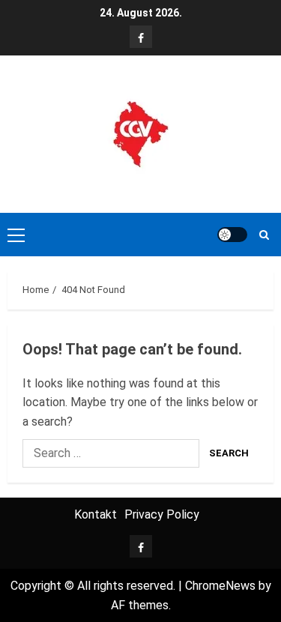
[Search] (264, 235)
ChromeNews (220, 586)
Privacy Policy (161, 514)
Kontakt (95, 514)
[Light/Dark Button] (232, 234)
